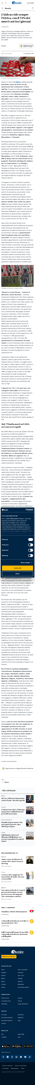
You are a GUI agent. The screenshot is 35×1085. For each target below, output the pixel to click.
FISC (19, 1037)
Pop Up (20, 1001)
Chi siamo (4, 1014)
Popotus (20, 998)
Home (3, 969)
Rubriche (20, 981)
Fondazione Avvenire (6, 1020)
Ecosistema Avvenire (7, 1017)
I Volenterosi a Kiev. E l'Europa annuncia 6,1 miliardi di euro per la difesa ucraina (13, 812)
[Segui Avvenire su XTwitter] (12, 1057)
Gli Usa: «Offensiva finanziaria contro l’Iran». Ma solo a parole (13, 799)
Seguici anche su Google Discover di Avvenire (19, 768)
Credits (22, 1068)
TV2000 (3, 1037)
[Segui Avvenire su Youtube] (25, 1057)
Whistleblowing (14, 1068)
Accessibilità (5, 1068)
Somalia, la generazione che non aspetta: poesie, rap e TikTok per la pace (12, 824)
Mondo (3, 978)
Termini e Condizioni (7, 1065)
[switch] (30, 544)
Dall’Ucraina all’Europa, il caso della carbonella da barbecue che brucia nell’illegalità (14, 934)
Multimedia (21, 984)
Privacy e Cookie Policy (20, 1065)
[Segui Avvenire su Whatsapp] (21, 1057)
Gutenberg (4, 1004)
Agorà (3, 981)
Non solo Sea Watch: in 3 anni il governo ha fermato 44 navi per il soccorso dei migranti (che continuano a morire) (13, 893)
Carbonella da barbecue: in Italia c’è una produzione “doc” (14, 922)
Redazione (5, 27)
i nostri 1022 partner (11, 518)
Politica (3, 975)
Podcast (3, 984)
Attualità (3, 972)
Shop (19, 1020)
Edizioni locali (5, 998)
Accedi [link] (31, 3)
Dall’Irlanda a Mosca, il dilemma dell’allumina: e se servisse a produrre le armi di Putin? (12, 838)
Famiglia (20, 978)
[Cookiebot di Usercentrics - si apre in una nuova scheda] (25, 510)
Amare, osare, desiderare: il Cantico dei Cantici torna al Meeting (12, 861)
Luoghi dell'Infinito (23, 1004)
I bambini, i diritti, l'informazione (14, 912)
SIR (2, 1034)
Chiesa (3, 987)
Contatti (3, 1023)
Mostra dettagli (25, 562)
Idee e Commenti (22, 969)
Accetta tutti (17, 568)
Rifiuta (18, 573)
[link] (17, 2)
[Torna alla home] (2, 8)
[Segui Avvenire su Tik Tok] (30, 1057)
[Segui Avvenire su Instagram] (8, 1057)
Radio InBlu (21, 1034)
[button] (2, 3)
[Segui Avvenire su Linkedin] (16, 1057)
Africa (6, 782)
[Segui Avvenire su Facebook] (3, 1057)
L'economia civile (6, 1001)
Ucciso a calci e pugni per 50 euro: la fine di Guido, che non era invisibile (12, 877)
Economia (20, 972)
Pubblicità (20, 1017)
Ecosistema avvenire (23, 987)
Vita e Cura (21, 975)
